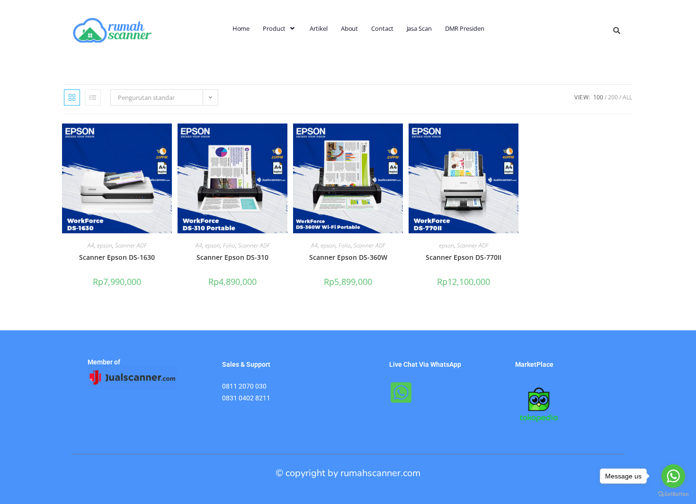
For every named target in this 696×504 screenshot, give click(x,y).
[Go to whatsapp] (673, 476)
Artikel (318, 28)
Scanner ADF (131, 245)
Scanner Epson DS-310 (232, 257)
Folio (229, 245)
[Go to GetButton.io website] (673, 494)
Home (241, 28)
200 (613, 97)
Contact (382, 28)
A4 (91, 245)
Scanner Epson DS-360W (348, 257)
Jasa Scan (419, 28)
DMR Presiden (464, 28)
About (349, 28)
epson (104, 245)
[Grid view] (72, 97)
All (627, 97)
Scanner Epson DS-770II (463, 257)
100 (598, 97)
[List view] (93, 97)
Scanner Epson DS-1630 (117, 257)
